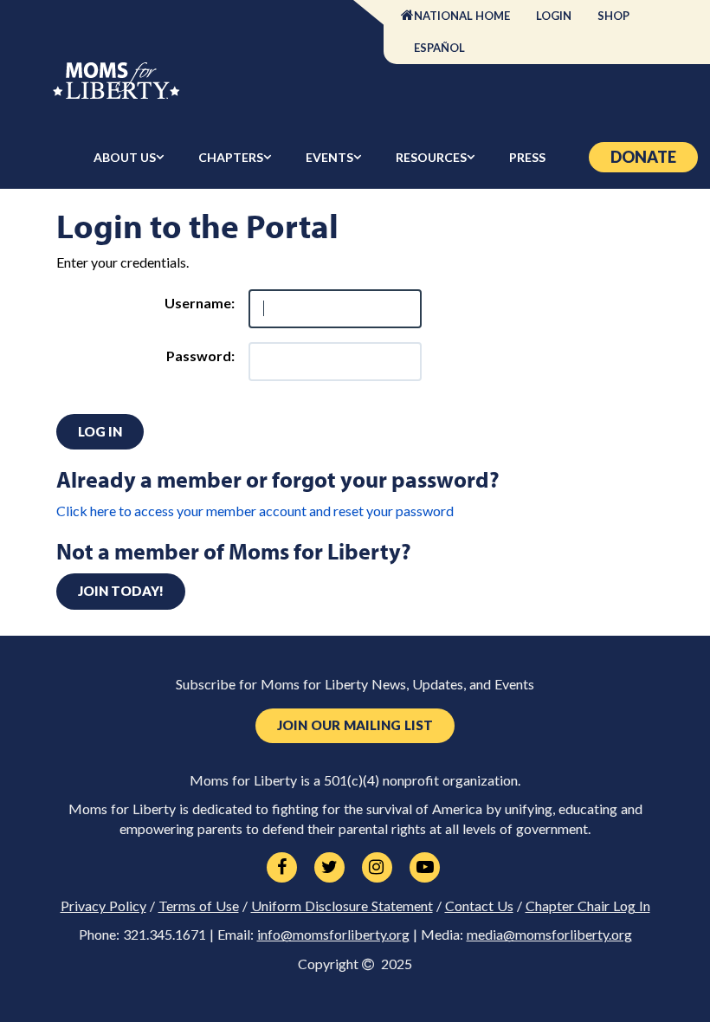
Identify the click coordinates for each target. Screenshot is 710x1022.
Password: (200, 355)
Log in (100, 431)
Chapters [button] (230, 157)
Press (527, 157)
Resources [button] (431, 157)
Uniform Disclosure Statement (342, 906)
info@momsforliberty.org (333, 934)
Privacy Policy (103, 906)
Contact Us (479, 906)
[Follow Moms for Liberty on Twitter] (329, 868)
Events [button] (329, 157)
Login (553, 16)
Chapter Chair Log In (588, 906)
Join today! (121, 590)
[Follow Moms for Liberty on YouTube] (425, 868)
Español (439, 48)
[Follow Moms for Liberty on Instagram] (377, 868)
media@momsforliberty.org (549, 934)
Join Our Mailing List (355, 725)
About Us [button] (125, 157)
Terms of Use (198, 906)
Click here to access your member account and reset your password (255, 510)
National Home (462, 16)
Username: (200, 302)
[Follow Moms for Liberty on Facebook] (282, 868)
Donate (643, 156)
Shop (613, 16)
